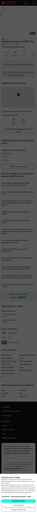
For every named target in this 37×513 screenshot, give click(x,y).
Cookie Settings (18, 505)
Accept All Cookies (18, 501)
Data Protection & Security (18, 496)
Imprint (29, 496)
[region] (18, 493)
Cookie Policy (5, 496)
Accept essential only (18, 509)
